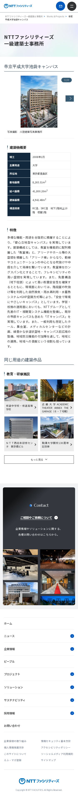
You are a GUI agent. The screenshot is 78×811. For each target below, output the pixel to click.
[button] (39, 635)
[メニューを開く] (71, 6)
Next (70, 98)
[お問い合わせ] (60, 6)
